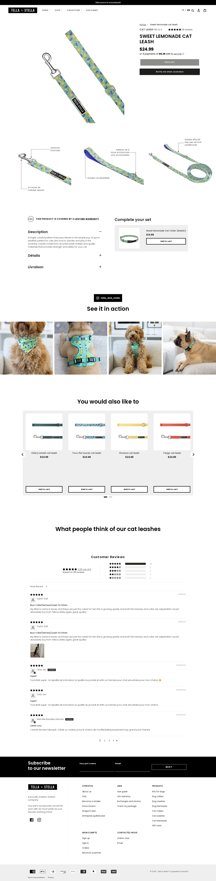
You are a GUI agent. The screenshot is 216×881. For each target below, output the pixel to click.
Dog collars (157, 796)
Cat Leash (146, 29)
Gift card (156, 825)
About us (86, 791)
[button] (175, 29)
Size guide (122, 791)
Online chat (123, 838)
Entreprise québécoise (93, 815)
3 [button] (109, 740)
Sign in (85, 843)
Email (118, 763)
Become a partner (91, 852)
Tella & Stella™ (163, 871)
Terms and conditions (36, 877)
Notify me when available (169, 71)
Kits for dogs (158, 791)
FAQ (84, 796)
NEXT (169, 767)
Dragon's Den (89, 810)
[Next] (193, 454)
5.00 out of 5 (84, 569)
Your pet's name (87, 763)
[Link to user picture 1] (37, 651)
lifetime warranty (87, 218)
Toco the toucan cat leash (86, 453)
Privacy (51, 877)
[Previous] (23, 454)
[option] (108, 2)
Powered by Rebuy (108, 500)
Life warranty (123, 796)
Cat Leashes (158, 815)
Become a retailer (91, 801)
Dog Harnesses (159, 806)
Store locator (89, 806)
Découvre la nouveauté (108, 2)
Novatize (184, 871)
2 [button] (104, 740)
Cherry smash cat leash (44, 453)
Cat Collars (157, 810)
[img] (36, 594)
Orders (85, 847)
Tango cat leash (172, 453)
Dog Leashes (158, 801)
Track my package (127, 806)
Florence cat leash (129, 453)
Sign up (86, 838)
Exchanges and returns (129, 801)
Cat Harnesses (159, 820)
